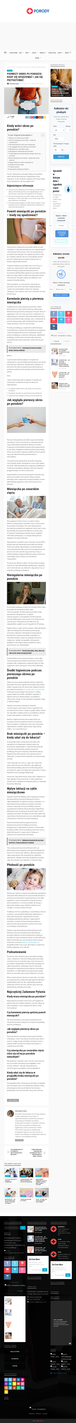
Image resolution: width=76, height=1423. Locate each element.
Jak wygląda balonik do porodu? (25, 1200)
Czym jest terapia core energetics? (60, 92)
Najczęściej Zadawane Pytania (19, 169)
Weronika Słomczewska (57, 95)
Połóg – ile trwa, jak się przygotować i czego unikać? (41, 1201)
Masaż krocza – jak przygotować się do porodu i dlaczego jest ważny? (10, 1201)
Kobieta (67, 52)
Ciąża (20, 52)
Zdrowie (37, 58)
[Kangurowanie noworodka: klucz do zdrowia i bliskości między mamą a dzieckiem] (42, 1172)
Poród (26, 52)
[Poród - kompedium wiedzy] (38, 11)
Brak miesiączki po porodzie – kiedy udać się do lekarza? (24, 159)
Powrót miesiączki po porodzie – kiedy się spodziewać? (22, 141)
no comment (33, 83)
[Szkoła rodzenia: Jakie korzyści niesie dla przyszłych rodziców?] (26, 1172)
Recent (67, 341)
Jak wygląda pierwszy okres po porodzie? (22, 147)
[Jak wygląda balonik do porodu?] (26, 1192)
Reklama (38, 1413)
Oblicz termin (61, 295)
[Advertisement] (38, 36)
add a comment (13, 1100)
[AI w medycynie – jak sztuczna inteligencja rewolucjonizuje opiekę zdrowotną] (54, 362)
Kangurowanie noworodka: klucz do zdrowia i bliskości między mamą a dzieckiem (41, 1182)
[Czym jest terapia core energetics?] (61, 83)
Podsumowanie (14, 167)
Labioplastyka (52, 52)
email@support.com (40, 1302)
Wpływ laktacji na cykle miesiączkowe (21, 162)
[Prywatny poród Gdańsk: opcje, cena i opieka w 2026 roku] (54, 385)
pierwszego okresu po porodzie (33, 689)
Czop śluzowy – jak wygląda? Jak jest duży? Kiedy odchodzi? (64, 375)
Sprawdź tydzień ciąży (62, 233)
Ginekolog (42, 52)
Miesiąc (68, 126)
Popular (56, 341)
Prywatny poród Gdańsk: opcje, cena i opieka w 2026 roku (64, 385)
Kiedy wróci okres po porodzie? (19, 138)
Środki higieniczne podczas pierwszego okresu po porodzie (25, 155)
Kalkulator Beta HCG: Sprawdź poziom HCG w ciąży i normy (64, 351)
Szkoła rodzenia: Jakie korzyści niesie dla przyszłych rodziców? (26, 1181)
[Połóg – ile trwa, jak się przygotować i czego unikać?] (42, 1192)
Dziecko (59, 52)
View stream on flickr (60, 1373)
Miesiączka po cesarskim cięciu (19, 149)
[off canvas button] (5, 52)
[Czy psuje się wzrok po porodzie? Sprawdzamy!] (11, 1172)
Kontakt (44, 1413)
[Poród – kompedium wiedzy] (38, 1409)
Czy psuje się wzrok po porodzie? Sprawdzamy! (11, 1181)
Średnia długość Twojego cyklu (61, 145)
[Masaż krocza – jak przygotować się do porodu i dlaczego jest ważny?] (11, 1192)
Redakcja (32, 1413)
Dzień (55, 126)
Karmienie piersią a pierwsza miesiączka (22, 144)
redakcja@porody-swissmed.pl (14, 1253)
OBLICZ (61, 157)
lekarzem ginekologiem (30, 942)
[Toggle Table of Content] (42, 135)
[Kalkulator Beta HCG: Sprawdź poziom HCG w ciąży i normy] (54, 351)
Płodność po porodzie (17, 164)
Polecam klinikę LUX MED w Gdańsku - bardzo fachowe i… (64, 1256)
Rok (54, 135)
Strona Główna (13, 52)
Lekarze (34, 52)
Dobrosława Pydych (14, 83)
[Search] (70, 52)
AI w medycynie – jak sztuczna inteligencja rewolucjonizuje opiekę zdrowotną (64, 363)
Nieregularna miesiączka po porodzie (21, 151)
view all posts (19, 1140)
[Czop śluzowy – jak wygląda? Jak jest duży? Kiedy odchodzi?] (54, 374)
